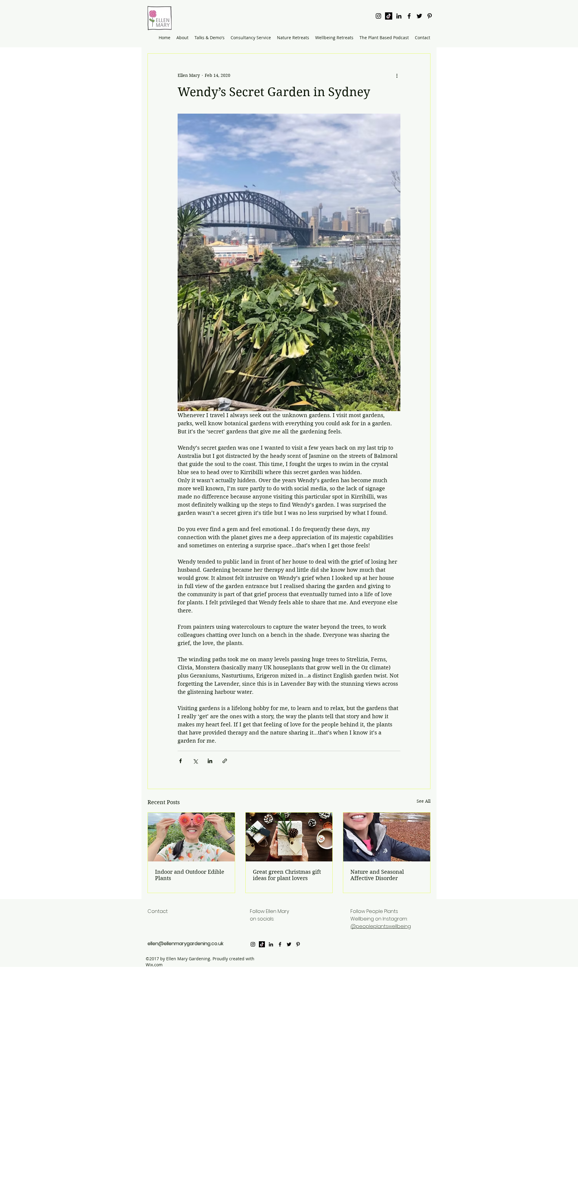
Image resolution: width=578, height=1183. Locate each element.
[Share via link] (225, 761)
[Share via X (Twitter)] (195, 761)
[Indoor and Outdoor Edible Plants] (191, 837)
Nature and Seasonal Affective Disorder (377, 875)
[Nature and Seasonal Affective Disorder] (386, 837)
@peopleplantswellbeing (380, 926)
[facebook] (409, 16)
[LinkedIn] (398, 16)
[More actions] (396, 75)
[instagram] (378, 16)
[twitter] (419, 16)
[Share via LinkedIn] (210, 761)
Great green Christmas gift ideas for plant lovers (287, 875)
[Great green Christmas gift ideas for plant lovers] (289, 837)
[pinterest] (429, 16)
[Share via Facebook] (180, 761)
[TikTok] (388, 16)
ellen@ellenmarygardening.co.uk (185, 943)
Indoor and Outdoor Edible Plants (189, 875)
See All (423, 801)
